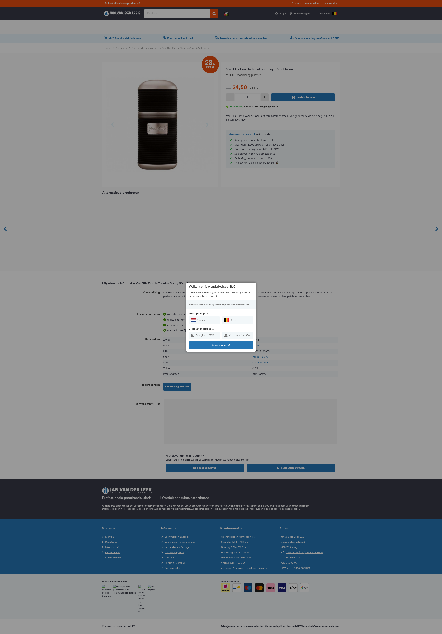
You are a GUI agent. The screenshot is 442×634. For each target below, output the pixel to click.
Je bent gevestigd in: (198, 313)
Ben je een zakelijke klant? (201, 328)
